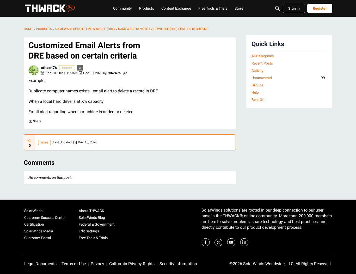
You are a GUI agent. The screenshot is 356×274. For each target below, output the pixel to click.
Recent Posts (262, 63)
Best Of (257, 100)
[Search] (277, 8)
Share (34, 121)
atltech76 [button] (49, 68)
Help (255, 92)
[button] (33, 70)
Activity (257, 70)
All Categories (262, 56)
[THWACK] (50, 8)
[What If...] (80, 68)
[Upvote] (30, 140)
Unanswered (289, 78)
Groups (257, 85)
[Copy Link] (125, 73)
